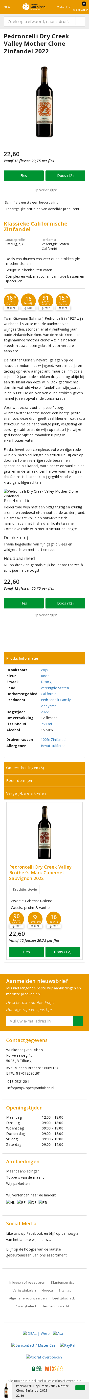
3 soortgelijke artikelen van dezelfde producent (42, 209)
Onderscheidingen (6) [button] (25, 767)
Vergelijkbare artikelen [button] (26, 793)
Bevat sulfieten (53, 745)
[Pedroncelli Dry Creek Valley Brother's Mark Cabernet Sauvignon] (44, 832)
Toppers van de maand (25, 1177)
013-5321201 (18, 1081)
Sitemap (65, 1290)
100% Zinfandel (54, 739)
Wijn (44, 670)
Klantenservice (63, 1282)
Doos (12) (65, 175)
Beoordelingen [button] (19, 780)
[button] (11, 300)
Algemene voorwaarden (28, 1298)
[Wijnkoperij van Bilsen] (34, 6)
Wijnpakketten (18, 1183)
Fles (23, 175)
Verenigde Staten (55, 688)
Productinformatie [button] (22, 658)
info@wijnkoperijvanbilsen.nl (30, 1088)
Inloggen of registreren (27, 1282)
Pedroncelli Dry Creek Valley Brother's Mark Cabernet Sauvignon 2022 (40, 872)
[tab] (44, 658)
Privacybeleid (25, 1306)
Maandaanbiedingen (23, 1171)
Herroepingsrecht (55, 1306)
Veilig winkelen (24, 1290)
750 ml (46, 724)
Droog (46, 681)
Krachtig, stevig (25, 889)
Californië (49, 693)
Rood (45, 675)
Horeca (47, 1290)
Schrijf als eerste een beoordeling (31, 202)
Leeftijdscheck (63, 1298)
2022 (45, 712)
